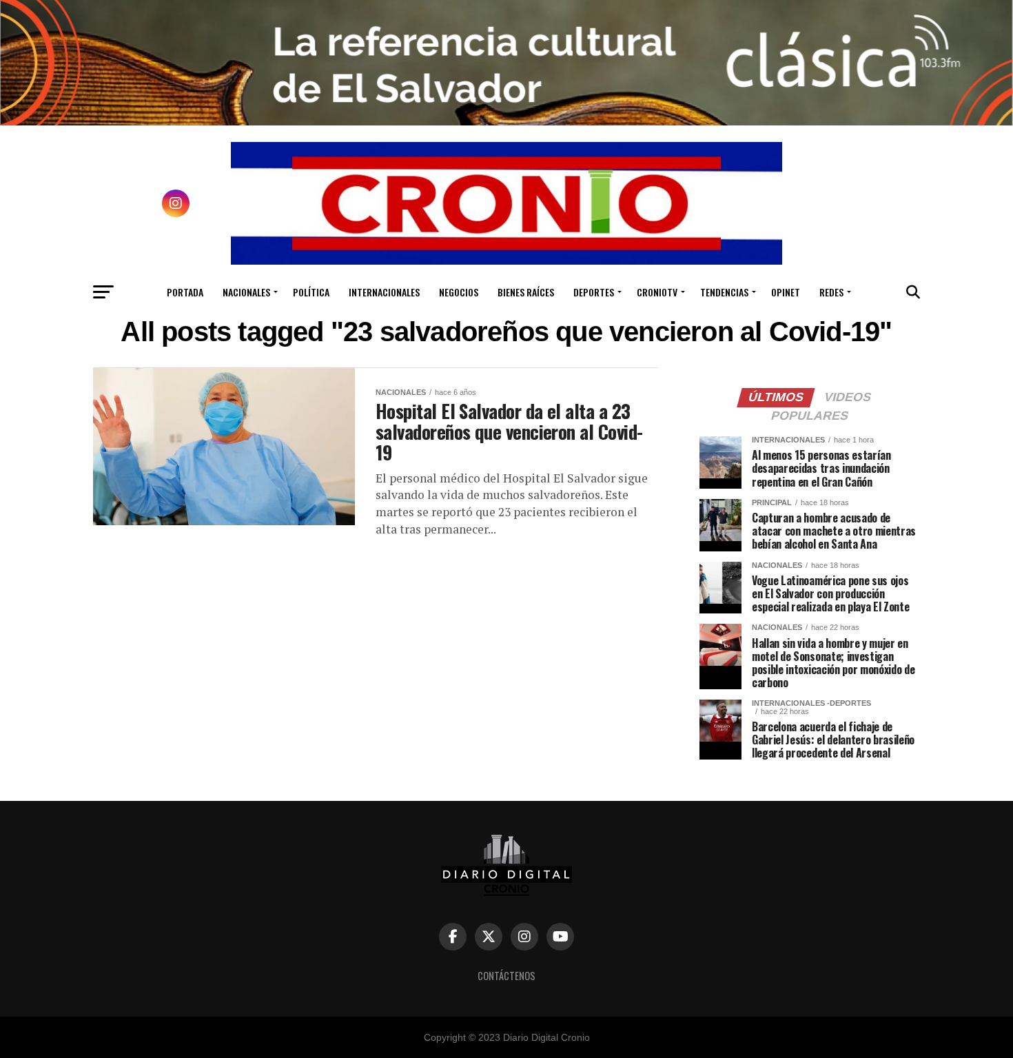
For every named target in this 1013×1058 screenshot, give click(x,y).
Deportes (593, 292)
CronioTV (657, 292)
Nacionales (246, 292)
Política (311, 292)
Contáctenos (506, 975)
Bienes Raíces (526, 292)
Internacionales (384, 292)
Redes (831, 292)
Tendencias (724, 292)
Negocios (458, 292)
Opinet (785, 292)
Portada (185, 292)
